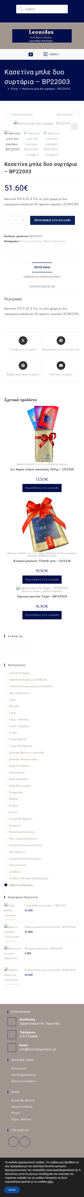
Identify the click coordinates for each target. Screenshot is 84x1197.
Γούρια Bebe (17, 739)
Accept (12, 1190)
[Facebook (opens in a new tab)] (39, 15)
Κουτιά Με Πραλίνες (23, 1100)
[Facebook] (11, 648)
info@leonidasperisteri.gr (37, 1049)
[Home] (5, 88)
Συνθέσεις (14, 871)
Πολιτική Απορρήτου (23, 1081)
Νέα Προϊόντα (17, 851)
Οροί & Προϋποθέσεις (23, 1074)
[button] (74, 126)
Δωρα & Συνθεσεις (19, 765)
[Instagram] (24, 648)
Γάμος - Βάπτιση (21, 1119)
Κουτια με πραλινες (31, 241)
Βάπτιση (14, 706)
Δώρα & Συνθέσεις (21, 1106)
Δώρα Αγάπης (17, 772)
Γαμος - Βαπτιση (19, 719)
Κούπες (15, 1112)
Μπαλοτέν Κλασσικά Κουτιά (42, 555)
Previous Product (22, 114)
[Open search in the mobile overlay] (42, 9)
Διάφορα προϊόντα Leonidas (31, 464)
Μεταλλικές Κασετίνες (21, 831)
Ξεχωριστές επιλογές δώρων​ (25, 858)
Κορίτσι (13, 805)
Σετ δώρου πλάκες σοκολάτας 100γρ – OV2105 (42, 469)
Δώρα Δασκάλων (47, 553)
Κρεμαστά (14, 825)
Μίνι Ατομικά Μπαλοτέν (23, 838)
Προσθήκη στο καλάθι (52, 220)
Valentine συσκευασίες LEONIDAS (31, 686)
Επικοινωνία (18, 1068)
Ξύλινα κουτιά (17, 865)
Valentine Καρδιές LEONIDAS (28, 679)
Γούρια (13, 732)
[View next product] (77, 115)
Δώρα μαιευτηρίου (20, 785)
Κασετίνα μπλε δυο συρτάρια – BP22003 (46, 88)
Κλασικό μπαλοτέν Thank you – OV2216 (42, 561)
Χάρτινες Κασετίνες (54, 241)
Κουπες (13, 812)
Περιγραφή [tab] (42, 267)
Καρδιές (13, 798)
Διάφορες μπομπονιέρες (23, 759)
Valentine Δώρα (19, 673)
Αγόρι (12, 699)
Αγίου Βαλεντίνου (19, 693)
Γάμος (12, 712)
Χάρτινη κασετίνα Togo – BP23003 (42, 596)
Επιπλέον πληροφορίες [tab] (42, 276)
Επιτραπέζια (16, 792)
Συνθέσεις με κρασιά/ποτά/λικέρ (28, 878)
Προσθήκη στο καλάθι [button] (42, 488)
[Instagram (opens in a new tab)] (44, 15)
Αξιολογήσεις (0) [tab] (42, 286)
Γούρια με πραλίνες (21, 745)
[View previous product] (7, 115)
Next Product (64, 114)
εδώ (50, 1181)
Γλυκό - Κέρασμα (19, 726)
